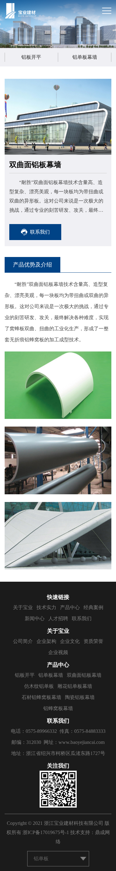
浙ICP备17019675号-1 (46, 832)
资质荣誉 (93, 641)
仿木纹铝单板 (39, 686)
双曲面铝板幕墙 (84, 675)
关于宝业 (23, 607)
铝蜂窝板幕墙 (58, 708)
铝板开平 (31, 57)
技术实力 (46, 607)
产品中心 (70, 607)
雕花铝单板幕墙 (75, 686)
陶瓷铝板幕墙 (80, 697)
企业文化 (70, 641)
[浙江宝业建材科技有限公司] (20, 10)
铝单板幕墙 (84, 57)
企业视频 (58, 652)
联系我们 (82, 618)
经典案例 (93, 607)
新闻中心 (35, 618)
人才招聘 (58, 618)
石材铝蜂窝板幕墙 (41, 697)
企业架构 (46, 641)
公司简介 (23, 641)
